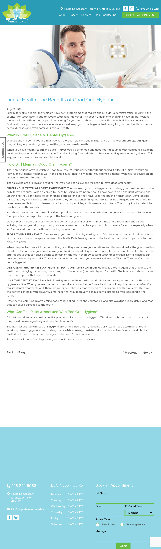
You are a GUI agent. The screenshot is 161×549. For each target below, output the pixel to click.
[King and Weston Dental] (16, 12)
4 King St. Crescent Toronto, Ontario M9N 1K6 (91, 9)
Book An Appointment (140, 15)
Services (86, 15)
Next (146, 353)
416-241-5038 (149, 9)
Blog (97, 15)
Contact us (109, 15)
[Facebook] (125, 8)
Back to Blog (16, 352)
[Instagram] (131, 8)
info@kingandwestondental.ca (27, 509)
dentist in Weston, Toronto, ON (123, 258)
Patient (74, 15)
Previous (130, 353)
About (63, 15)
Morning (133, 513)
